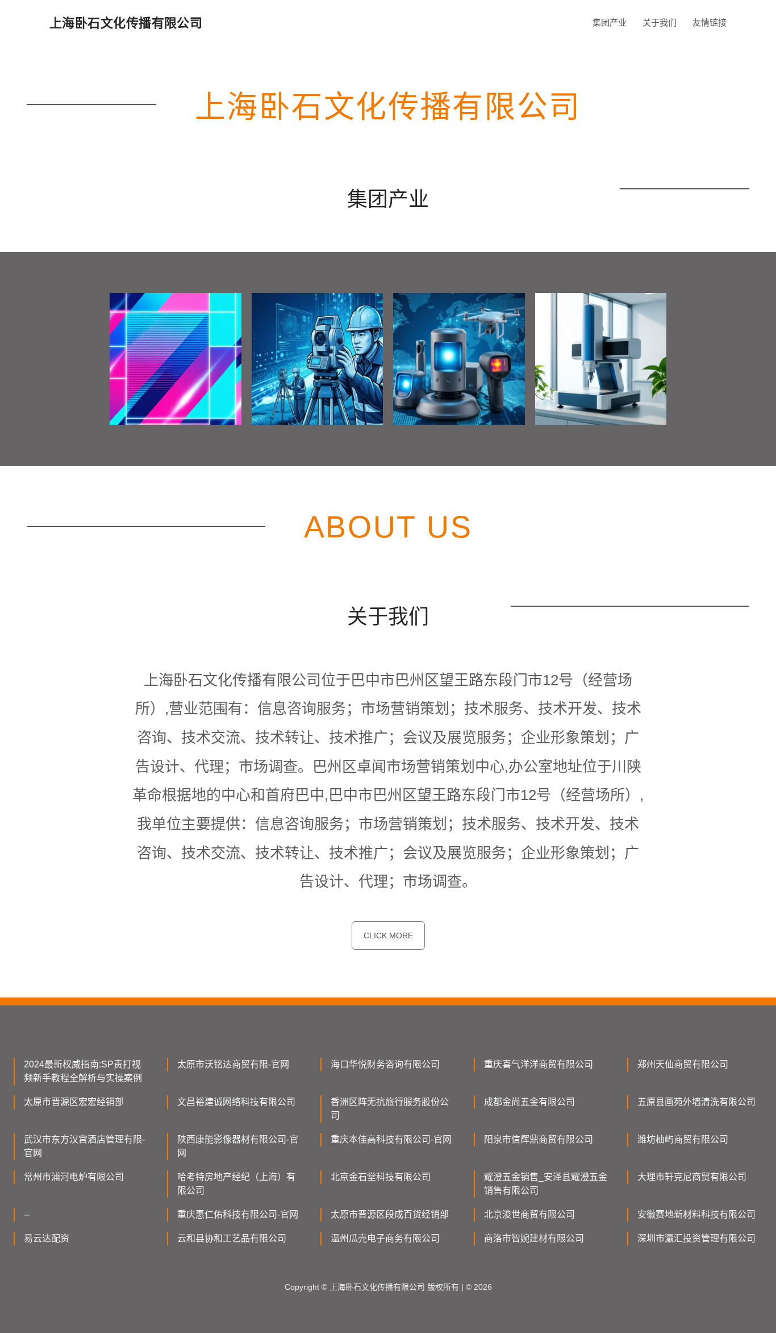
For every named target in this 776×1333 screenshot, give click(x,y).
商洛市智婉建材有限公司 (534, 1238)
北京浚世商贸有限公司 (529, 1214)
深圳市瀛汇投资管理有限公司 (696, 1238)
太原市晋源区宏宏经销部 (74, 1102)
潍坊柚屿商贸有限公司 (682, 1139)
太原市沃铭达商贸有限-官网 (233, 1064)
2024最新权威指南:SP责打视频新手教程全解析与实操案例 (83, 1071)
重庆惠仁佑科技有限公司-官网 (237, 1214)
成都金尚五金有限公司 (529, 1102)
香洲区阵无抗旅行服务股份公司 (390, 1108)
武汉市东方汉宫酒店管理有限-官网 (84, 1146)
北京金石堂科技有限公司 (381, 1177)
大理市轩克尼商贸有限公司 (691, 1177)
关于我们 (660, 22)
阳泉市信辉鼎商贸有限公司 (538, 1139)
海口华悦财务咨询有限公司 (385, 1064)
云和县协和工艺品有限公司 (231, 1238)
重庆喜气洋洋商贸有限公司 (538, 1064)
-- (27, 1214)
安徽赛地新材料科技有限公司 (696, 1214)
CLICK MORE (388, 935)
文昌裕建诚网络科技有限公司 (236, 1102)
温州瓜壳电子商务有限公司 (385, 1238)
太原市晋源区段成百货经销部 (390, 1214)
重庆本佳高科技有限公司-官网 (391, 1139)
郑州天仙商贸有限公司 (682, 1064)
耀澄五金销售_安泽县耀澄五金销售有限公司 (545, 1183)
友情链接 (709, 22)
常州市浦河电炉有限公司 (74, 1177)
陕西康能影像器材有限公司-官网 (237, 1146)
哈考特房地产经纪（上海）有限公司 (236, 1183)
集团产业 (610, 22)
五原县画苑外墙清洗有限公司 (696, 1102)
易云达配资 (46, 1238)
